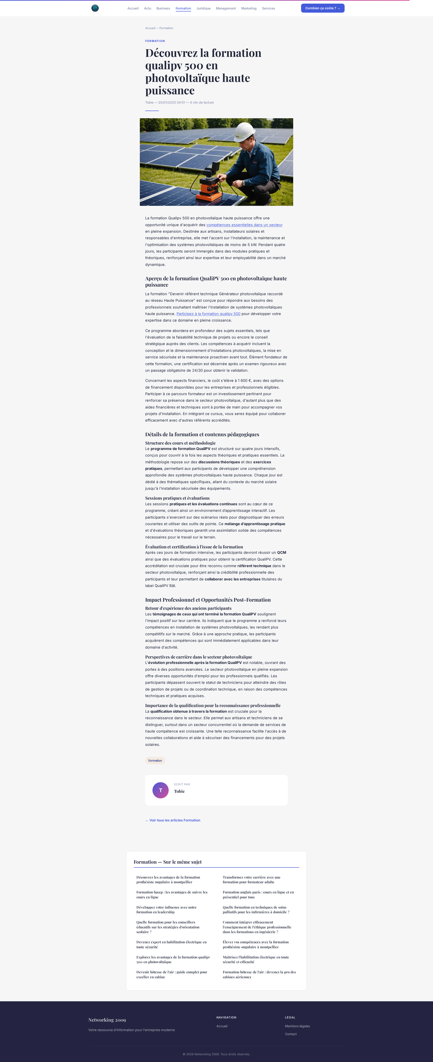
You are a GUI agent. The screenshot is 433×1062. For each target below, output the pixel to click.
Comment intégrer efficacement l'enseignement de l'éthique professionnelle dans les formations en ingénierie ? (257, 927)
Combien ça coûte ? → (322, 8)
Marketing (249, 8)
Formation (183, 8)
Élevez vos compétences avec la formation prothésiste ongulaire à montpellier (256, 944)
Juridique (203, 8)
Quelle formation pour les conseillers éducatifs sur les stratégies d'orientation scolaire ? (167, 927)
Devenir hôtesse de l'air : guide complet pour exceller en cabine (171, 974)
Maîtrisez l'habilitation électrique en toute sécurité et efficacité (256, 959)
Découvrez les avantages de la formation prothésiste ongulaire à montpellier (168, 879)
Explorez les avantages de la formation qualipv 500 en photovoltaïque (173, 959)
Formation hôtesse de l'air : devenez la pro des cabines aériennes (259, 974)
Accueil (133, 8)
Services (268, 8)
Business (163, 8)
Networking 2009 (107, 1019)
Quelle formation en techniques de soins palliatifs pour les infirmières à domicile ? (256, 909)
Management (226, 8)
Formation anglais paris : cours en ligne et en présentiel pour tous (258, 894)
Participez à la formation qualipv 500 (208, 313)
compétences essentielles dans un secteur (245, 225)
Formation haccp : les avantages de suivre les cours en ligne (171, 894)
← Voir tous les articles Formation (172, 820)
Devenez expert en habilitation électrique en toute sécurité (171, 944)
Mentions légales (297, 1026)
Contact (291, 1034)
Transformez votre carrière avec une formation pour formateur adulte (252, 879)
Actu (147, 8)
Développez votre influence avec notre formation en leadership (166, 909)
